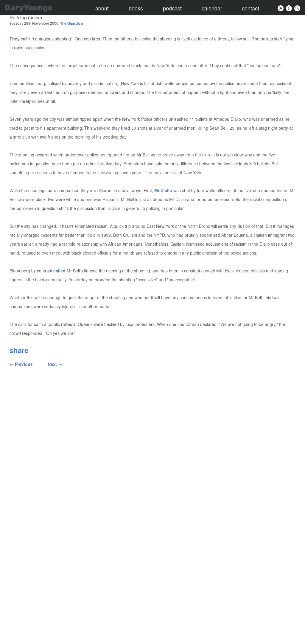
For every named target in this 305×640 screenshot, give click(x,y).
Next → (55, 364)
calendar (212, 8)
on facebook (55, 350)
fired (125, 128)
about (102, 8)
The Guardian (71, 23)
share (19, 350)
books (136, 8)
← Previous (21, 364)
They (15, 39)
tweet (92, 350)
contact (250, 8)
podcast (172, 8)
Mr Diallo (163, 190)
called (59, 271)
